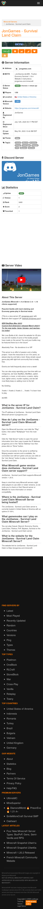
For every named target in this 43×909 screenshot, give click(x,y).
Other (17, 138)
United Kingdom (15, 743)
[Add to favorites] (34, 51)
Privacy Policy (14, 783)
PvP (17, 148)
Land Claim (26, 145)
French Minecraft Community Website (22, 859)
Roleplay (11, 694)
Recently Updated (16, 620)
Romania (11, 718)
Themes (11, 649)
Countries (12, 630)
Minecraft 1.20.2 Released (21, 852)
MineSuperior (14, 803)
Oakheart (12, 821)
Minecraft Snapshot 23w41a (21, 842)
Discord (25, 143)
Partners (11, 773)
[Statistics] (21, 51)
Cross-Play (12, 684)
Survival (31, 148)
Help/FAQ (12, 788)
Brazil (9, 728)
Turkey (10, 723)
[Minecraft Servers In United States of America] (16, 97)
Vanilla (10, 689)
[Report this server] (5, 55)
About (10, 759)
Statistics (11, 763)
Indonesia (12, 713)
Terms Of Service (16, 778)
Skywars (23, 148)
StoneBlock (13, 674)
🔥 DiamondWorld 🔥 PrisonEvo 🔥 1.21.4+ (24, 809)
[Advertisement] (21, 13)
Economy (33, 143)
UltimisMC (12, 798)
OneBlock (12, 664)
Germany (11, 747)
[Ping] (28, 51)
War (9, 679)
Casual (18, 143)
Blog (9, 768)
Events (18, 145)
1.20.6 (18, 101)
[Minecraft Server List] (3, 3)
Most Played (13, 615)
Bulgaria (11, 733)
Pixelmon (11, 659)
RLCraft (11, 669)
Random (11, 625)
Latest (10, 610)
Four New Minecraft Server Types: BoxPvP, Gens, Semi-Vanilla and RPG (22, 834)
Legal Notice (21, 906)
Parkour (35, 145)
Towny (10, 698)
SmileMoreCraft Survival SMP (22, 816)
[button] (17, 69)
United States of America (27, 97)
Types (10, 645)
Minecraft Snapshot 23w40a (21, 847)
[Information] (15, 51)
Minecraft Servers (10, 21)
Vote (5, 51)
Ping (9, 640)
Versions (11, 635)
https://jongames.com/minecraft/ (27, 108)
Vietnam (11, 738)
